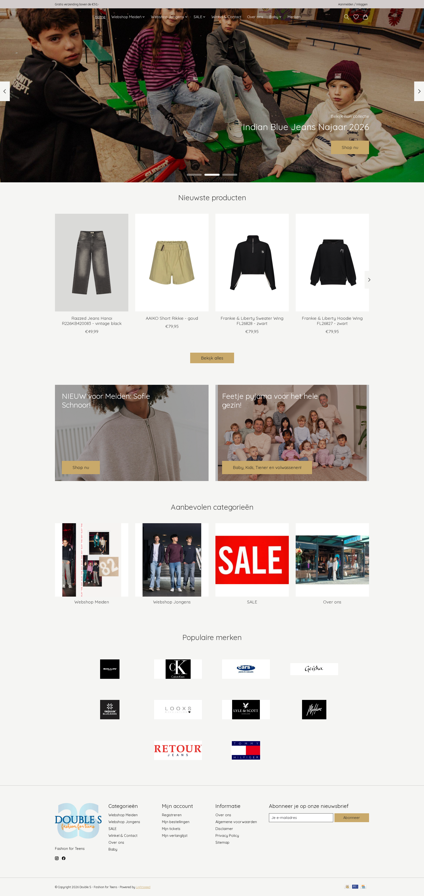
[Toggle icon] (346, 17)
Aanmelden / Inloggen (353, 4)
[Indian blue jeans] (110, 710)
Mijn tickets (171, 828)
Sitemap (222, 842)
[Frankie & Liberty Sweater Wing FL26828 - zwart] (252, 262)
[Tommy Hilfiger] (246, 751)
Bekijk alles (212, 358)
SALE (252, 601)
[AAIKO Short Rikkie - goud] (172, 262)
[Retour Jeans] (178, 751)
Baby (112, 849)
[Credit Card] (363, 887)
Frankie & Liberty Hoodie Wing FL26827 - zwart (332, 320)
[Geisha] (314, 669)
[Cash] (347, 887)
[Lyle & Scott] (246, 710)
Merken (294, 16)
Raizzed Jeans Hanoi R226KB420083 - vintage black (92, 320)
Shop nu (350, 147)
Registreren (172, 815)
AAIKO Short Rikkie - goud (172, 318)
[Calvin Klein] (178, 669)
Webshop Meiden (91, 601)
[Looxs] (178, 710)
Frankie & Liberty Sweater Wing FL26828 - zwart (252, 320)
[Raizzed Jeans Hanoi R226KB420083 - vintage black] (91, 262)
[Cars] (246, 669)
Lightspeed (143, 887)
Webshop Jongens (172, 601)
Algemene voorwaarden (236, 821)
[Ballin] (110, 669)
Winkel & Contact (226, 16)
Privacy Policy (227, 835)
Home (100, 16)
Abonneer (351, 817)
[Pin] (355, 887)
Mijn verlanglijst (174, 835)
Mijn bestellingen (175, 821)
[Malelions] (314, 710)
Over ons (255, 16)
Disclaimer (224, 828)
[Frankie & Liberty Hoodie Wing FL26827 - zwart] (332, 262)
